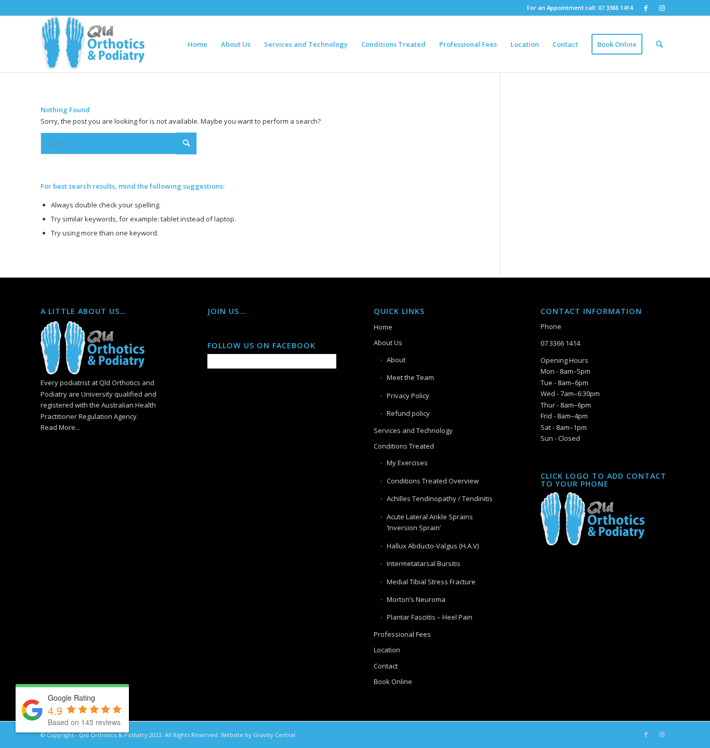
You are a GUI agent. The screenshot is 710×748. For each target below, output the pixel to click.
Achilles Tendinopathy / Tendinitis (440, 498)
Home (383, 327)
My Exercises (407, 462)
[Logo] (92, 44)
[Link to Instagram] (661, 8)
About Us (388, 342)
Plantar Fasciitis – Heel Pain (429, 617)
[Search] (659, 44)
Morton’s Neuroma (416, 599)
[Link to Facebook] (645, 8)
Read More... (60, 427)
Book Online (393, 681)
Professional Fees (402, 634)
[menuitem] (197, 44)
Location (387, 649)
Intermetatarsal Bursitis (424, 563)
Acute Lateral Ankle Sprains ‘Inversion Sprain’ (430, 522)
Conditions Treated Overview (433, 480)
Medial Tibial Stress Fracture (431, 581)
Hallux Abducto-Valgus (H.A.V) (433, 545)
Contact (386, 666)
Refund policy (408, 413)
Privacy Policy (408, 395)
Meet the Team (410, 377)
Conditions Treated (404, 446)
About (396, 359)
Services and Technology (413, 430)
